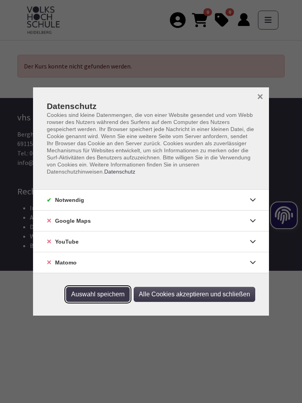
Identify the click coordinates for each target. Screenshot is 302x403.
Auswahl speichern (98, 294)
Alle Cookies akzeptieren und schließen (194, 294)
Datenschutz (119, 171)
